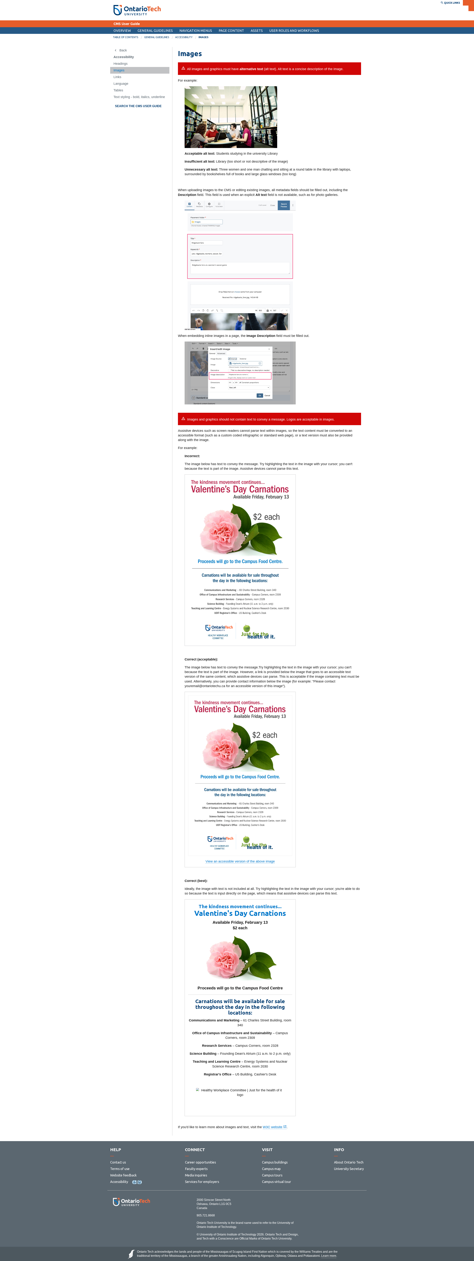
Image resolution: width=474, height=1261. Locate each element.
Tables (118, 90)
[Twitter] (123, 1216)
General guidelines (155, 30)
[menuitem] (128, 37)
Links (117, 77)
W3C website (273, 1127)
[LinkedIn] (140, 1216)
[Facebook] (115, 1216)
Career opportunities (200, 1162)
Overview (122, 30)
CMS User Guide (127, 24)
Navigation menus (195, 30)
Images (119, 70)
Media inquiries (196, 1175)
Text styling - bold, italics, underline (139, 97)
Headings (121, 63)
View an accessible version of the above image (240, 861)
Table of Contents (125, 37)
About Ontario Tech (348, 1162)
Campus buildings (275, 1162)
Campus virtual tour (276, 1181)
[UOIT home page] (137, 10)
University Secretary (349, 1169)
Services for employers (202, 1181)
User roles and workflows (294, 30)
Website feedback (123, 1175)
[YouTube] (148, 1216)
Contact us (118, 1162)
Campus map (271, 1169)
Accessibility (184, 37)
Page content (231, 30)
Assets (257, 30)
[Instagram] (131, 1216)
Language (121, 83)
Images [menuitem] (203, 37)
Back (123, 50)
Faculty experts (196, 1169)
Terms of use (120, 1169)
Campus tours (272, 1175)
